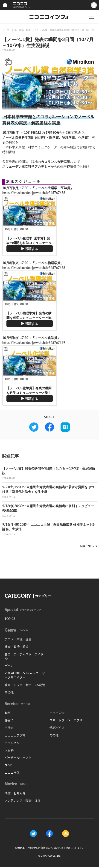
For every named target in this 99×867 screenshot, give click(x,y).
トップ (5, 30)
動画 (8, 713)
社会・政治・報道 (21, 30)
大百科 (9, 750)
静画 (8, 720)
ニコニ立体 (12, 772)
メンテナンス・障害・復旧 (23, 800)
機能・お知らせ (15, 793)
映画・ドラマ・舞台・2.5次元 (25, 685)
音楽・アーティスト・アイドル (24, 656)
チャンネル (12, 743)
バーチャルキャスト (18, 757)
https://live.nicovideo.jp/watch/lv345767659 (33, 342)
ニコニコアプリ (15, 735)
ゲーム (9, 666)
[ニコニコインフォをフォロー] (33, 833)
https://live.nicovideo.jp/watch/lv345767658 (33, 268)
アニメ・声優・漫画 (18, 639)
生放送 (9, 728)
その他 (9, 692)
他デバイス (57, 727)
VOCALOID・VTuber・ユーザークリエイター (25, 675)
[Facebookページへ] (49, 833)
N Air (8, 765)
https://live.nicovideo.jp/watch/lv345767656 (33, 193)
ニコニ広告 (57, 713)
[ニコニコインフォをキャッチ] (65, 833)
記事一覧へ (87, 546)
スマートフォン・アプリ (66, 720)
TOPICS (10, 619)
